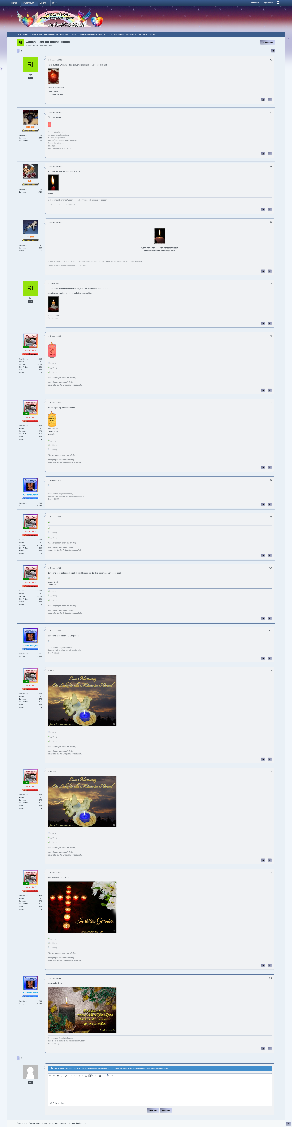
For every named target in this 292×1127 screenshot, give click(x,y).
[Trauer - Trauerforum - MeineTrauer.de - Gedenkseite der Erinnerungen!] (146, 19)
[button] (58, 1103)
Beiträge (22, 138)
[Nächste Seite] (25, 51)
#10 (270, 568)
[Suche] (278, 3)
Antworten (166, 1110)
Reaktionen (23, 135)
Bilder (21, 251)
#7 (271, 403)
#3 (271, 166)
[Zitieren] (270, 99)
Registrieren (268, 3)
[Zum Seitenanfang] (288, 1124)
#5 (271, 284)
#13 (270, 772)
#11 (270, 631)
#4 (271, 222)
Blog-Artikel (23, 141)
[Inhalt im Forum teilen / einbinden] (273, 50)
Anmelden (255, 3)
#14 (270, 873)
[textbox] (160, 1089)
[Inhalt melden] (263, 99)
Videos (21, 372)
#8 (271, 480)
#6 (271, 336)
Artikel (21, 362)
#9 (271, 517)
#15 (270, 978)
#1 (271, 60)
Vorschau (153, 1110)
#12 (270, 671)
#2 (271, 112)
